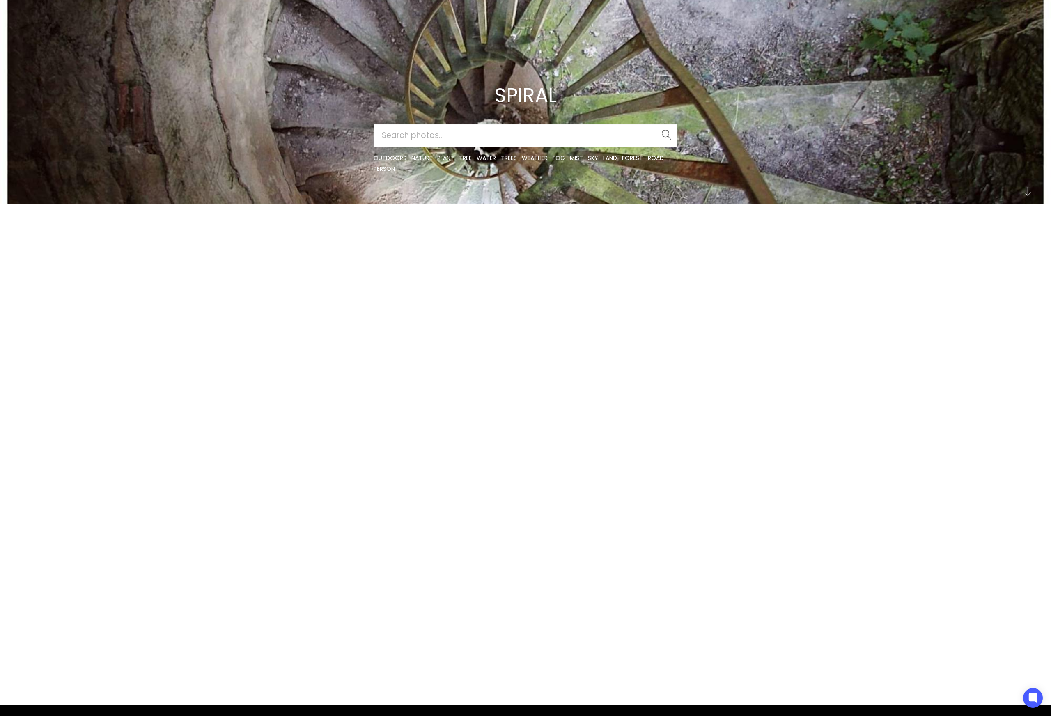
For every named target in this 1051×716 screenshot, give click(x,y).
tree (465, 158)
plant (445, 158)
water (486, 158)
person (384, 169)
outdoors (390, 158)
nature (421, 158)
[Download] (331, 248)
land (610, 158)
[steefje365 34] (331, 228)
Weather (535, 158)
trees (509, 158)
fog (559, 158)
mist (576, 158)
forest (632, 158)
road (656, 158)
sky (593, 158)
